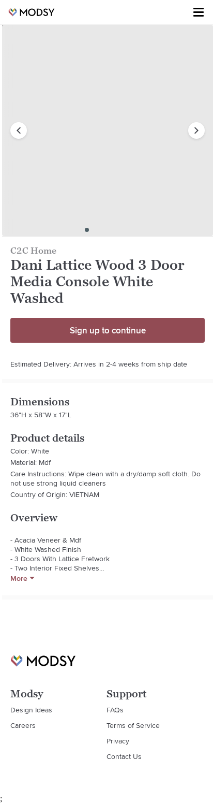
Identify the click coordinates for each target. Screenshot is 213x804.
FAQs (115, 709)
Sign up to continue (108, 330)
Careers (23, 725)
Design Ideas (31, 709)
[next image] (196, 130)
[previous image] (18, 130)
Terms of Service (133, 725)
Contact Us (124, 756)
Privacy (117, 740)
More (18, 578)
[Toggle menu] (198, 12)
